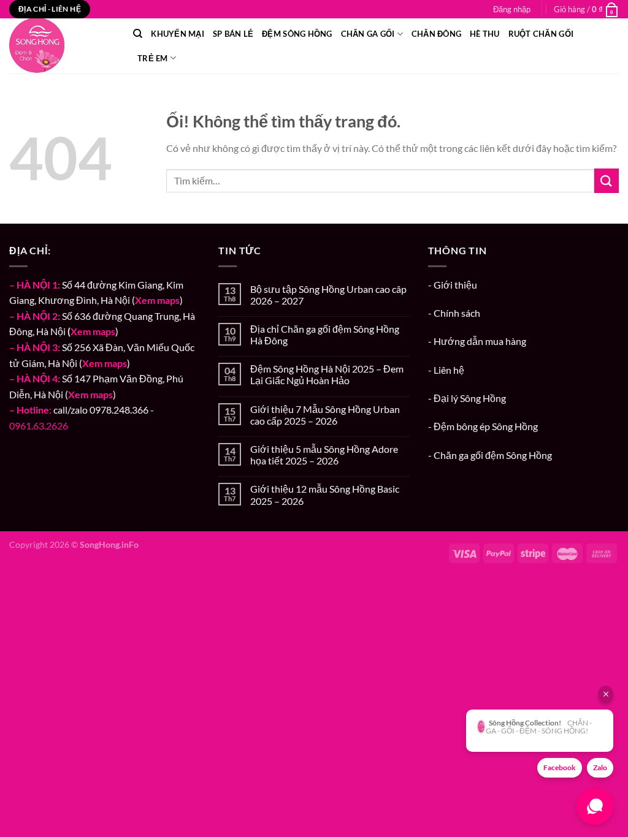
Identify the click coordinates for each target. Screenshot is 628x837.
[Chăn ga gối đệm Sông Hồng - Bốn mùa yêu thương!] (62, 46)
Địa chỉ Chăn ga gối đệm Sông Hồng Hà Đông (324, 334)
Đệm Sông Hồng (297, 34)
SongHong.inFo (109, 544)
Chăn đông (436, 34)
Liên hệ (449, 370)
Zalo (600, 767)
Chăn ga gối (368, 34)
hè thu (485, 34)
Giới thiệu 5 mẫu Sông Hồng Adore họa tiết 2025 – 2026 (324, 454)
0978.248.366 (119, 409)
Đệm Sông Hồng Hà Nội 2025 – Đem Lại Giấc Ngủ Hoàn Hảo (327, 374)
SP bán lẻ (233, 34)
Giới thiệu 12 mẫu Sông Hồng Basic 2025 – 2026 (324, 494)
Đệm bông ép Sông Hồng (486, 426)
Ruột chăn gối (540, 34)
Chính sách (457, 313)
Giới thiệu (455, 284)
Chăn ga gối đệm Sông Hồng (493, 455)
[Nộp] (606, 180)
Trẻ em (152, 58)
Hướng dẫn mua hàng (480, 341)
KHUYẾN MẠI (177, 34)
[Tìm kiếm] (137, 33)
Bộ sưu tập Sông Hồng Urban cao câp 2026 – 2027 (328, 294)
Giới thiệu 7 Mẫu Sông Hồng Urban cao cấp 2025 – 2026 (325, 414)
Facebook (559, 767)
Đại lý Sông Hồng (470, 398)
